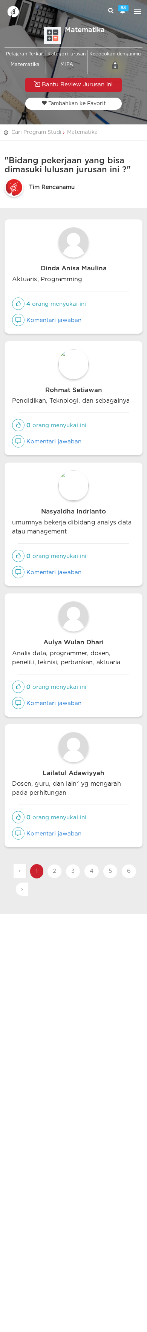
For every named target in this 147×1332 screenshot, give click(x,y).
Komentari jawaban (52, 320)
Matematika (82, 132)
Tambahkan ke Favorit (76, 103)
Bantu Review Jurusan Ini (76, 84)
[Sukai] (18, 304)
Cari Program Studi (36, 132)
